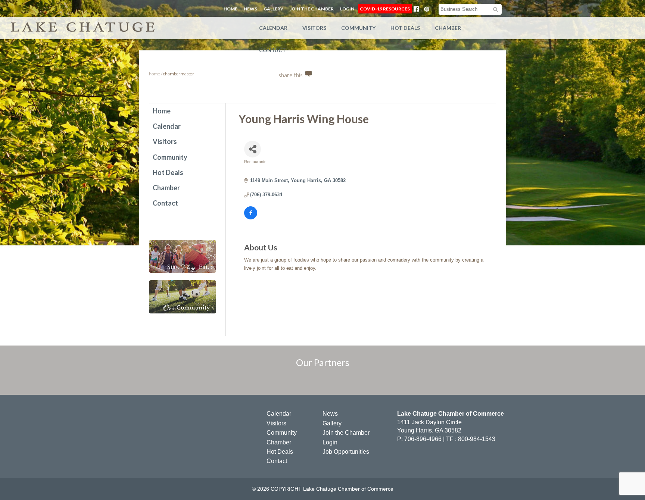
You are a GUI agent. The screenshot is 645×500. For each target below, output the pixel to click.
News (250, 9)
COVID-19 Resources (385, 9)
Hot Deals (405, 28)
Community (358, 28)
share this (290, 74)
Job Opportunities (345, 452)
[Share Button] (252, 149)
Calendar (273, 28)
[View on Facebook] (250, 218)
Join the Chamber (312, 9)
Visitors (314, 28)
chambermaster (178, 73)
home (154, 73)
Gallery (273, 9)
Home (230, 9)
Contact (272, 50)
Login (347, 9)
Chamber (448, 28)
